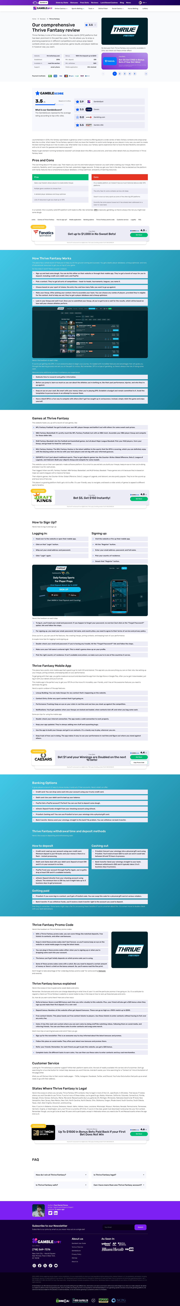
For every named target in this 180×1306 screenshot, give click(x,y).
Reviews (94, 3)
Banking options (88, 220)
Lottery (145, 8)
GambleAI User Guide (79, 1243)
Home (34, 19)
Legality (133, 220)
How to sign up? (62, 220)
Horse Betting (133, 8)
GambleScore (76, 1251)
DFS (95, 210)
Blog (122, 3)
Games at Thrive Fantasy (46, 220)
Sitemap (74, 1258)
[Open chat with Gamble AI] (40, 2)
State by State (62, 3)
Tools (90, 8)
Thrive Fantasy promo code (105, 220)
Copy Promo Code (139, 762)
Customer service (122, 220)
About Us (75, 1261)
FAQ (139, 220)
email (53, 67)
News (128, 3)
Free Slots (84, 3)
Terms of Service (77, 1247)
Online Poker (103, 8)
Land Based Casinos (109, 3)
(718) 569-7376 (41, 1249)
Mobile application (75, 220)
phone (57, 67)
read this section (54, 63)
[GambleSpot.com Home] (42, 7)
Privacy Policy (76, 1254)
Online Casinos (60, 8)
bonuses (102, 971)
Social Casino (117, 8)
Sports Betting (77, 8)
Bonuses (74, 3)
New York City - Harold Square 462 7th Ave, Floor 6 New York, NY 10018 (43, 1255)
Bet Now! (139, 235)
